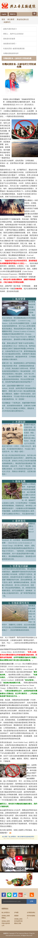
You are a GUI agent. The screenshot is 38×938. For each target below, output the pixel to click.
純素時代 (7, 22)
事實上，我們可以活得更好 (13, 34)
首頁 (3, 19)
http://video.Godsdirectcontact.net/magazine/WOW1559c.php (19, 838)
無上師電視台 (6, 912)
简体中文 (13, 14)
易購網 (16, 916)
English (4, 14)
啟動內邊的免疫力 (10, 29)
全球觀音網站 (31, 912)
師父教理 (10, 19)
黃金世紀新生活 (23, 19)
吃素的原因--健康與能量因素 (14, 48)
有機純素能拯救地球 (10, 53)
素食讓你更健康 (9, 39)
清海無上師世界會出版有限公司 (6, 923)
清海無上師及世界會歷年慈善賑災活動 (18, 921)
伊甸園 (16, 912)
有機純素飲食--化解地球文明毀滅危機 (17, 58)
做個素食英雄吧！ (10, 43)
